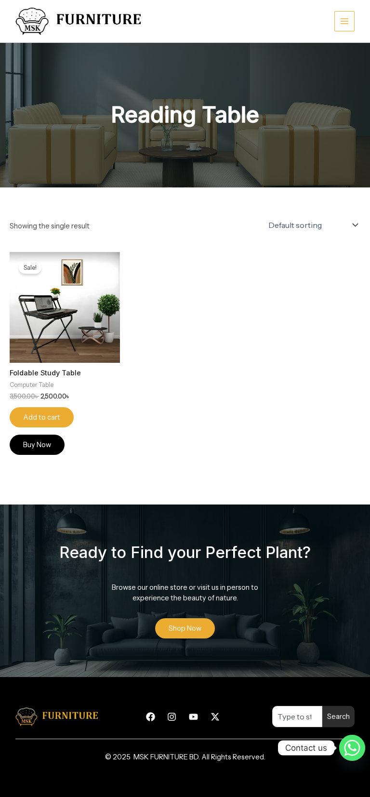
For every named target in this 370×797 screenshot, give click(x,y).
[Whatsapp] (352, 748)
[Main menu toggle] (344, 21)
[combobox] (297, 716)
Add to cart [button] (41, 417)
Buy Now (37, 444)
